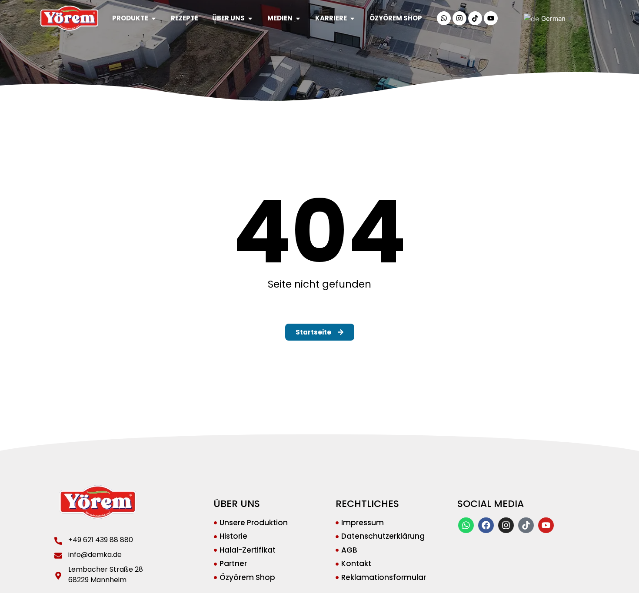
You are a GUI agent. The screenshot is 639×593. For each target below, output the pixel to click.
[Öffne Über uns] (250, 18)
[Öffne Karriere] (352, 18)
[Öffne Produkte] (153, 18)
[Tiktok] (475, 18)
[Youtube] (491, 18)
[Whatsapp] (444, 18)
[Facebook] (486, 525)
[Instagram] (459, 18)
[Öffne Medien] (298, 18)
